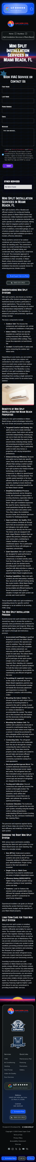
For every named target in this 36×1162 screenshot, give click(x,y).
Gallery (22, 1070)
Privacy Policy (18, 1138)
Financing (23, 1062)
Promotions (23, 1066)
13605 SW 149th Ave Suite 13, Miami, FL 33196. (18, 1098)
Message (5, 127)
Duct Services (9, 1077)
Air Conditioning (9, 1062)
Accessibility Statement (18, 1141)
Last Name (5, 97)
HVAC (6, 1059)
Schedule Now (10, 1158)
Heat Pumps (8, 1070)
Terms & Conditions (18, 149)
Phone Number (7, 107)
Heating (7, 1066)
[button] (30, 1158)
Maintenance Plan (26, 1059)
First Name (6, 87)
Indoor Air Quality (10, 1073)
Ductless (21, 34)
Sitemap (18, 1144)
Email (4, 117)
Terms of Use (18, 1135)
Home (11, 34)
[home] (18, 24)
